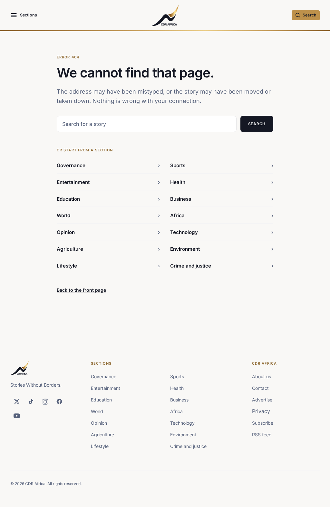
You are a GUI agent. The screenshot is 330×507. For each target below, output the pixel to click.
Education (108, 199)
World (108, 215)
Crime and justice (221, 266)
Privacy (261, 411)
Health (221, 182)
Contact (260, 388)
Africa (221, 215)
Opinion (108, 232)
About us (261, 376)
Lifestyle (108, 266)
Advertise (262, 399)
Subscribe (262, 423)
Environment (221, 249)
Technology (221, 232)
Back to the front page (81, 290)
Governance (108, 165)
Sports (221, 165)
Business (221, 199)
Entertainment (108, 182)
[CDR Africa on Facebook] (59, 401)
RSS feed (262, 434)
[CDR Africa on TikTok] (30, 401)
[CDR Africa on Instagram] (45, 401)
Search (257, 123)
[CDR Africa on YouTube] (16, 415)
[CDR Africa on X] (16, 401)
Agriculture (108, 249)
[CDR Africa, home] (165, 15)
